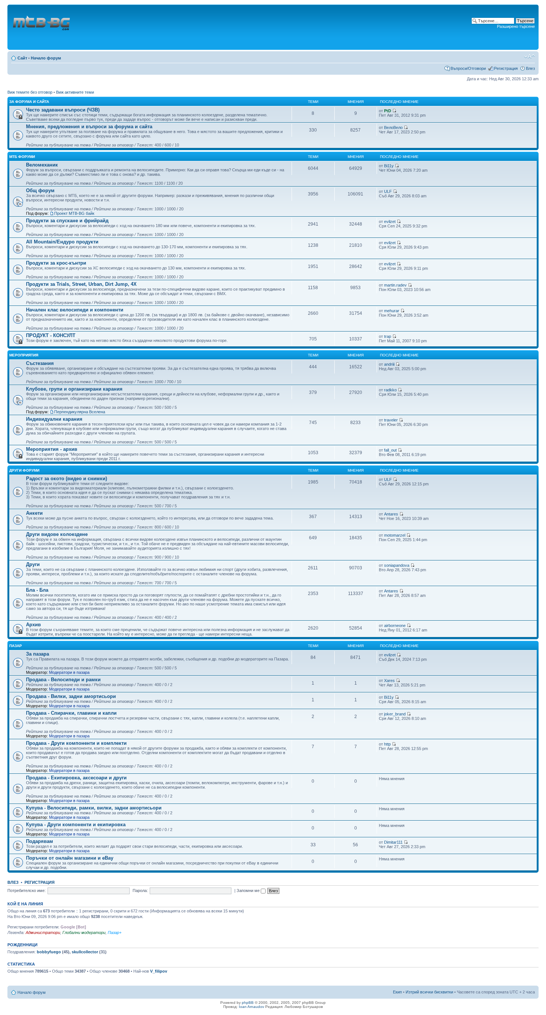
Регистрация (506, 68)
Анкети (34, 513)
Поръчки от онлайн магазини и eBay (69, 858)
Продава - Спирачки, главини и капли (71, 713)
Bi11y (389, 166)
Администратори (43, 932)
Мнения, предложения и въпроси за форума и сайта (89, 126)
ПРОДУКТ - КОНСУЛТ (50, 335)
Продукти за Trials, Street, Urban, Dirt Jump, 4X (81, 284)
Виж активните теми (75, 92)
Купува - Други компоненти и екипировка (76, 824)
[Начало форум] (42, 27)
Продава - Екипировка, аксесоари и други (76, 777)
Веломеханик (42, 165)
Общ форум (40, 190)
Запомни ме (249, 890)
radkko (390, 390)
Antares (391, 514)
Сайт (22, 58)
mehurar (391, 310)
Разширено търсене (516, 26)
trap (387, 336)
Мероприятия (23, 355)
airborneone (395, 625)
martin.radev (395, 285)
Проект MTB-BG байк (74, 213)
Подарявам (39, 841)
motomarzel (394, 535)
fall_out (390, 450)
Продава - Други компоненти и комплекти (76, 743)
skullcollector (85, 952)
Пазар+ (114, 932)
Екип (397, 992)
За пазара (37, 654)
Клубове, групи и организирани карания (74, 389)
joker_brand (395, 714)
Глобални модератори (83, 932)
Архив (33, 624)
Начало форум (46, 58)
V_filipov (158, 971)
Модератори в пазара (69, 672)
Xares (389, 680)
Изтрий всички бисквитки (429, 992)
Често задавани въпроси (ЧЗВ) (63, 110)
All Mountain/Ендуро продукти (62, 242)
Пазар (15, 646)
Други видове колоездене (57, 534)
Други (33, 564)
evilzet (390, 221)
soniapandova (396, 565)
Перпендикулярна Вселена (79, 412)
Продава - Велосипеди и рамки (63, 679)
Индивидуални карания (54, 419)
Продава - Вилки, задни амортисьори (71, 696)
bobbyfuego (49, 952)
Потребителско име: (26, 890)
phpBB (248, 1003)
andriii (389, 364)
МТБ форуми (22, 157)
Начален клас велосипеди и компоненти (74, 310)
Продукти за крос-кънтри (56, 263)
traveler (391, 420)
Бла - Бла (37, 590)
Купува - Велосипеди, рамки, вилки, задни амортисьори (94, 808)
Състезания (40, 363)
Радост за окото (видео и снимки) (66, 478)
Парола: (140, 890)
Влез (530, 68)
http (387, 744)
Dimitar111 (393, 842)
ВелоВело (393, 127)
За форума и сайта (29, 102)
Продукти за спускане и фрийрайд (67, 220)
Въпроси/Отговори (468, 68)
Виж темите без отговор (29, 92)
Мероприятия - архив (51, 449)
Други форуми (24, 470)
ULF (388, 191)
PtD (387, 111)
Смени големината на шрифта (529, 56)
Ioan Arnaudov (251, 1007)
